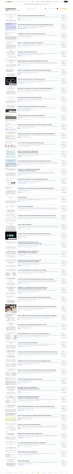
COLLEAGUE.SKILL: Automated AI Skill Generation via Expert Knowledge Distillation (36, 188)
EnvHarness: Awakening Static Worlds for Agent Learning (30, 379)
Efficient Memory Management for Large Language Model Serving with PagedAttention (36, 133)
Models (33, 1)
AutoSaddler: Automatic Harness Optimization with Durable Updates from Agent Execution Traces (29, 388)
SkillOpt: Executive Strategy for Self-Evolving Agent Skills (30, 433)
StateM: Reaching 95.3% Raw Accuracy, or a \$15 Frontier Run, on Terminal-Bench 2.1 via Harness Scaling (30, 242)
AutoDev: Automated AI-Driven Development (27, 451)
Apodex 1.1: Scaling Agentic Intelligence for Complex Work (30, 42)
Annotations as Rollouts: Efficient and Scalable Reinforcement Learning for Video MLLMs (37, 215)
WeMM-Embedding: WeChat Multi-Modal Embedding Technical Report (33, 61)
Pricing (56, 1)
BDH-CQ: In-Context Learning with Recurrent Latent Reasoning (31, 15)
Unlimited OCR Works (22, 197)
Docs (53, 1)
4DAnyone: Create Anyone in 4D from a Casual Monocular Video (31, 79)
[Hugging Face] (38, 472)
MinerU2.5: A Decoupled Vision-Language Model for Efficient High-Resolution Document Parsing (28, 152)
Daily (48, 8)
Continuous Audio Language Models (25, 206)
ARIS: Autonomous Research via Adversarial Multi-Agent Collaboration (33, 179)
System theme (9, 472)
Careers (32, 472)
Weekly (51, 8)
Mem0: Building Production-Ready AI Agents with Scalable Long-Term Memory (34, 161)
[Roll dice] (45, 9)
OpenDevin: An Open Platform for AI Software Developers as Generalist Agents (34, 70)
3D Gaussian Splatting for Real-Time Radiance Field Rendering (31, 115)
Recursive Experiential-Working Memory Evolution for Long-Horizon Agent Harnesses (36, 406)
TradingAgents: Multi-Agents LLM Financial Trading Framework (31, 33)
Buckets (48, 1)
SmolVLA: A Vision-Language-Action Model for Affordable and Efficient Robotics (35, 415)
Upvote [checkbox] (64, 15)
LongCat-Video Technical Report (25, 224)
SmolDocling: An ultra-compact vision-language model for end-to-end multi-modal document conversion (29, 261)
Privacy (21, 472)
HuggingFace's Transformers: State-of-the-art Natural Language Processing (34, 360)
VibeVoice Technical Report (23, 460)
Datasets (38, 1)
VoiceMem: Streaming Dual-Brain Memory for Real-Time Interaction (32, 106)
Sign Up (66, 1)
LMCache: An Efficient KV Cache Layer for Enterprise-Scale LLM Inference (33, 333)
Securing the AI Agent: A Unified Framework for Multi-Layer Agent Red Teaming (35, 124)
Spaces (43, 1)
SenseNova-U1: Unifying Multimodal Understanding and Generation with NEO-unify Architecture (29, 170)
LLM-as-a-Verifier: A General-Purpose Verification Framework (31, 142)
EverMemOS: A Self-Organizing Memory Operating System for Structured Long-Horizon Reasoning (28, 397)
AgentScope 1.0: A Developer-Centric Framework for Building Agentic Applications (35, 88)
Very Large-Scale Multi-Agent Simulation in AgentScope (30, 97)
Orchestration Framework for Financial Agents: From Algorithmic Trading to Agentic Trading (37, 351)
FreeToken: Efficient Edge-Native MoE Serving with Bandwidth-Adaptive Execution (35, 24)
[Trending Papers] (57, 8)
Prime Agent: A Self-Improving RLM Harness (27, 51)
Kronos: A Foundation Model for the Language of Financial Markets (32, 270)
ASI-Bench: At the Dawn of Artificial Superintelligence (29, 424)
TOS (16, 472)
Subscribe (45, 4)
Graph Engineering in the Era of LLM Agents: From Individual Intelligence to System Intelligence (28, 252)
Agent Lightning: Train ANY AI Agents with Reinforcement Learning (32, 324)
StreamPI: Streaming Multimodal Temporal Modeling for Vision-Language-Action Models (37, 306)
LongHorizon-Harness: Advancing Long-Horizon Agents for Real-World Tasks (34, 233)
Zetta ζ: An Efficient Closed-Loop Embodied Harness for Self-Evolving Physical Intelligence (37, 315)
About (27, 472)
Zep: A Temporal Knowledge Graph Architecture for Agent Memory (32, 442)
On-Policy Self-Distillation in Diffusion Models (27, 342)
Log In (62, 1)
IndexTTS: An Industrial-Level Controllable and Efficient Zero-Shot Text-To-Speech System (37, 370)
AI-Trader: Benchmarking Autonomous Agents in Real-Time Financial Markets (34, 297)
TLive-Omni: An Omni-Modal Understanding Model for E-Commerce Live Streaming (35, 279)
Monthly (55, 8)
